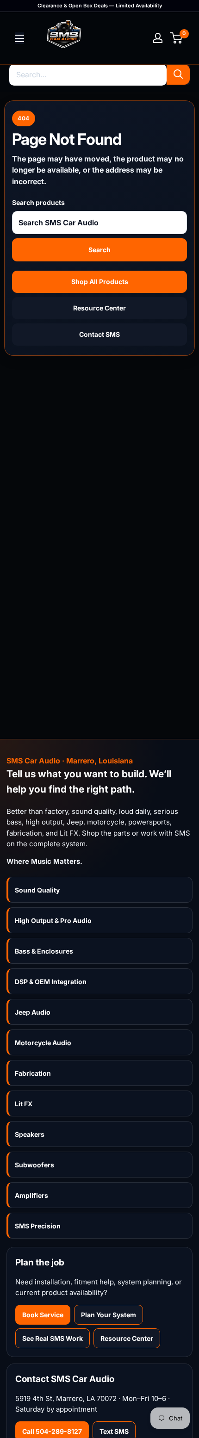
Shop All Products (99, 281)
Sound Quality (37, 890)
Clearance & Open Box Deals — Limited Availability (99, 5)
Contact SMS (99, 334)
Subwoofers (34, 1165)
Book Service (42, 1315)
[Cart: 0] (176, 37)
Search (99, 250)
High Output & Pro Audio (53, 920)
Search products (38, 202)
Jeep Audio (32, 1012)
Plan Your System (108, 1315)
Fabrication (33, 1073)
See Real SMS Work (52, 1338)
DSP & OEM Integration (51, 982)
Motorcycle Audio (43, 1043)
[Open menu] (19, 38)
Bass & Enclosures (44, 951)
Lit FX (23, 1104)
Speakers (29, 1134)
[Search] (178, 74)
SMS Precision (38, 1226)
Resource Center (99, 308)
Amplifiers (31, 1195)
